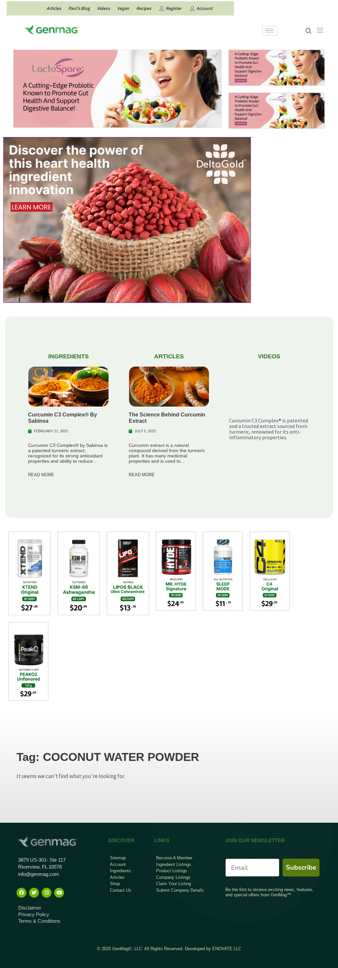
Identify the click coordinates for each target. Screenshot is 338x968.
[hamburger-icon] (269, 30)
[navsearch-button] (308, 31)
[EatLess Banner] (117, 88)
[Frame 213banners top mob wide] (276, 67)
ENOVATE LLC (226, 948)
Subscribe (301, 867)
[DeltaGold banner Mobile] (127, 219)
